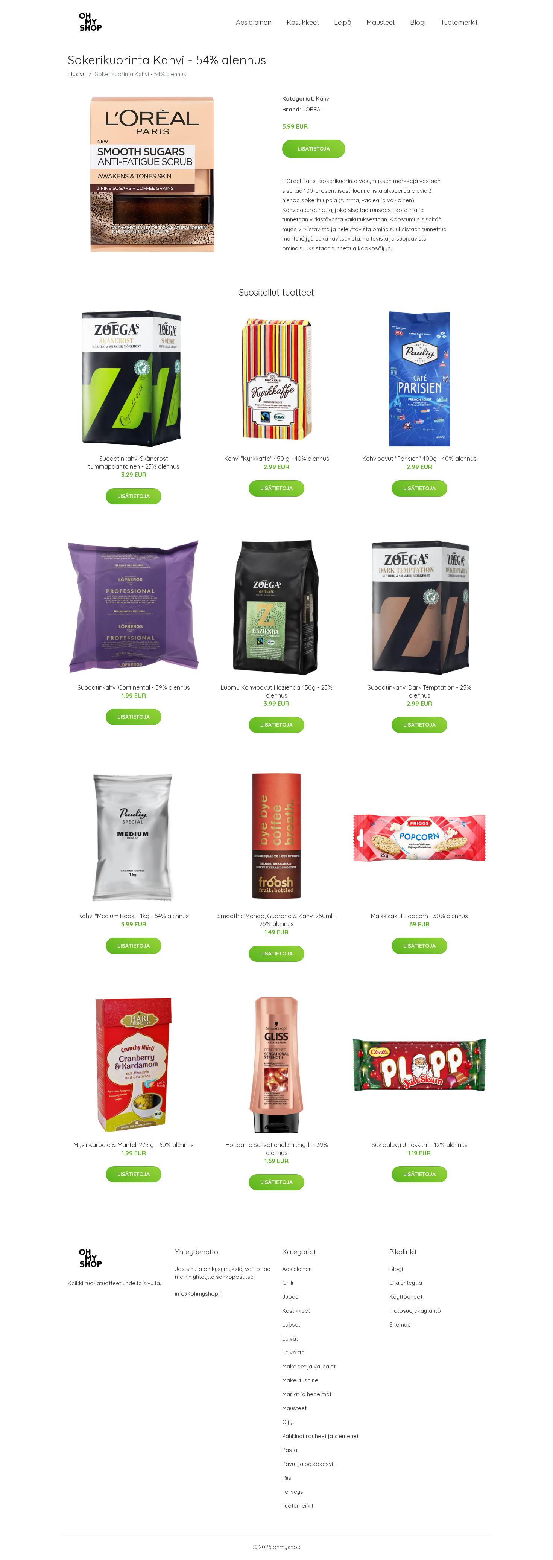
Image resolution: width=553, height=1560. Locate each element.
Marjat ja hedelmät (306, 1394)
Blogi (417, 22)
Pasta (289, 1449)
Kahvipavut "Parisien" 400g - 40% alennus (419, 458)
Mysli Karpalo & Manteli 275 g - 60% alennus (134, 1145)
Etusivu (77, 74)
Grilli (287, 1282)
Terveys (292, 1491)
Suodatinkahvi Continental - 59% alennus (133, 687)
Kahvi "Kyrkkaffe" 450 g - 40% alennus (276, 458)
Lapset (291, 1324)
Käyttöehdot (405, 1296)
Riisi (287, 1477)
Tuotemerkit (459, 22)
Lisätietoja (314, 148)
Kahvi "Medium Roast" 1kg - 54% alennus (133, 916)
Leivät (290, 1338)
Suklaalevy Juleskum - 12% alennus (420, 1145)
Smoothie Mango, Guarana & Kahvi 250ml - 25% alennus (276, 920)
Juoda (290, 1296)
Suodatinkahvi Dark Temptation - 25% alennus (419, 691)
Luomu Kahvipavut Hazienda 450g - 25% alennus (277, 691)
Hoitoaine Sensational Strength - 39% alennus (276, 1148)
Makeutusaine (300, 1380)
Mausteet (380, 22)
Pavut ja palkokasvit (308, 1463)
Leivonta (293, 1352)
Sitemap (400, 1324)
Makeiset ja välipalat (309, 1366)
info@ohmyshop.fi (199, 1293)
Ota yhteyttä (405, 1282)
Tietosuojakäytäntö (415, 1310)
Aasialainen (254, 22)
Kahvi (323, 98)
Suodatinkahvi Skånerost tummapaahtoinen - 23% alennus (133, 462)
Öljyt (288, 1422)
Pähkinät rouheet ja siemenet (320, 1436)
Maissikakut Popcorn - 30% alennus (419, 916)
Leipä (342, 22)
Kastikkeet (303, 22)
